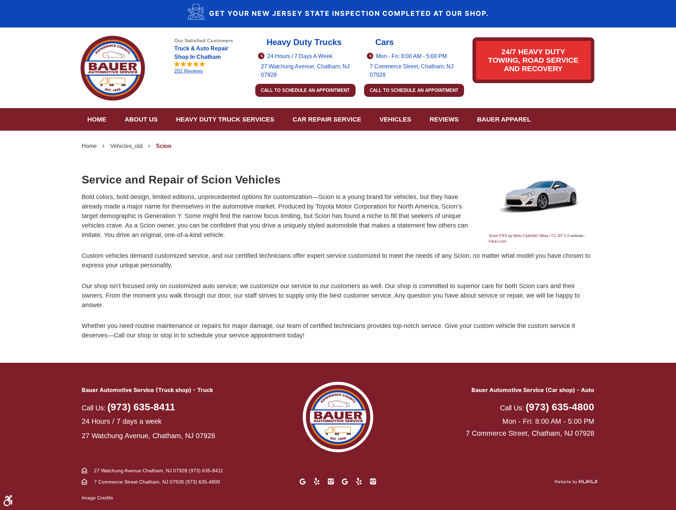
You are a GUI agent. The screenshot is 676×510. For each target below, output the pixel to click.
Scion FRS (498, 236)
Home (96, 119)
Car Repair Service (327, 119)
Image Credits (97, 497)
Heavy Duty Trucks (304, 42)
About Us (141, 119)
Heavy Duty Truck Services (225, 119)
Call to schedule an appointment (305, 90)
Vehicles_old (126, 146)
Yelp (317, 481)
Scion (163, 146)
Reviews (444, 119)
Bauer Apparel (504, 119)
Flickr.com (497, 241)
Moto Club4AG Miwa (530, 236)
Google (303, 481)
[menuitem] (97, 119)
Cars (384, 42)
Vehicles (395, 119)
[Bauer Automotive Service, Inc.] (112, 68)
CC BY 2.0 (560, 236)
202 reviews (188, 71)
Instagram (331, 481)
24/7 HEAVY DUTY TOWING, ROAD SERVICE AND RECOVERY (533, 60)
